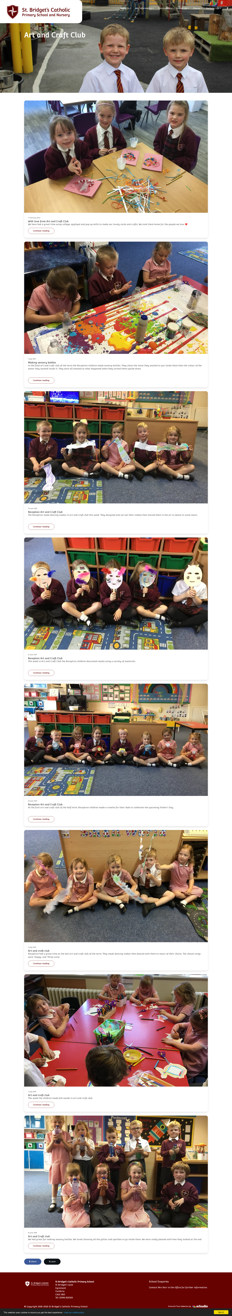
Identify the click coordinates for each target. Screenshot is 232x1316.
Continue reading (41, 231)
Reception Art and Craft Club (45, 512)
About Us (125, 8)
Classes (196, 8)
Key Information (144, 8)
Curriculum (164, 8)
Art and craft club (38, 950)
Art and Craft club (39, 1236)
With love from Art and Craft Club (48, 221)
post (53, 1261)
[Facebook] (227, 8)
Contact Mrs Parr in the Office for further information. (178, 1287)
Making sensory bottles (42, 362)
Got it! (221, 1312)
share (33, 1261)
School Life (181, 8)
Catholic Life (212, 8)
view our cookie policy (74, 1312)
